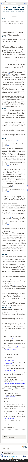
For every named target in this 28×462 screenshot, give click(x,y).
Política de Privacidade (13, 460)
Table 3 (13, 186)
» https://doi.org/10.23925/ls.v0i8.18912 (8, 355)
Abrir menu (1, 1)
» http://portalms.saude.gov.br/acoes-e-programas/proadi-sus (10, 349)
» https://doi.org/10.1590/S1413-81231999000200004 (9, 370)
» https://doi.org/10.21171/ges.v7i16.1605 (8, 363)
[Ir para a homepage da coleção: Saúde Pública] (3, 1)
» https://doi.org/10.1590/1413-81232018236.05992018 (9, 396)
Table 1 (18, 140)
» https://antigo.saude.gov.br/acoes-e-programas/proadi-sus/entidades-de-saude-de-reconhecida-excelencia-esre (14, 338)
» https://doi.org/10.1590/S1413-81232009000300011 (9, 418)
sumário (4, 3)
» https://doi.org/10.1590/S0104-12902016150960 (9, 360)
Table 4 (11, 217)
